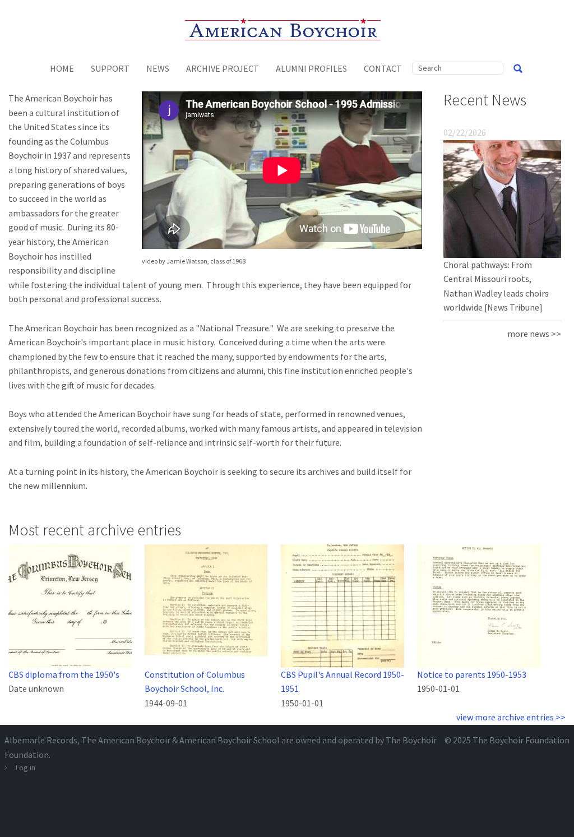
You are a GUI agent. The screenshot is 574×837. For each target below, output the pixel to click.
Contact (383, 68)
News (157, 68)
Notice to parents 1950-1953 (471, 674)
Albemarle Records (40, 740)
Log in (25, 767)
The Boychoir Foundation (521, 740)
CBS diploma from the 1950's (63, 674)
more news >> (534, 333)
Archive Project (222, 68)
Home (62, 68)
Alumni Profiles (311, 68)
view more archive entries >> (511, 717)
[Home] (287, 28)
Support (110, 68)
